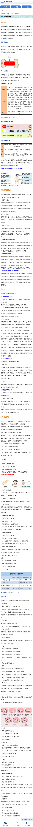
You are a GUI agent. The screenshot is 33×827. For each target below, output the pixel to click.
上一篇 (16, 7)
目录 (5, 7)
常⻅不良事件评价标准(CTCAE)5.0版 (10, 592)
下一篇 (26, 7)
